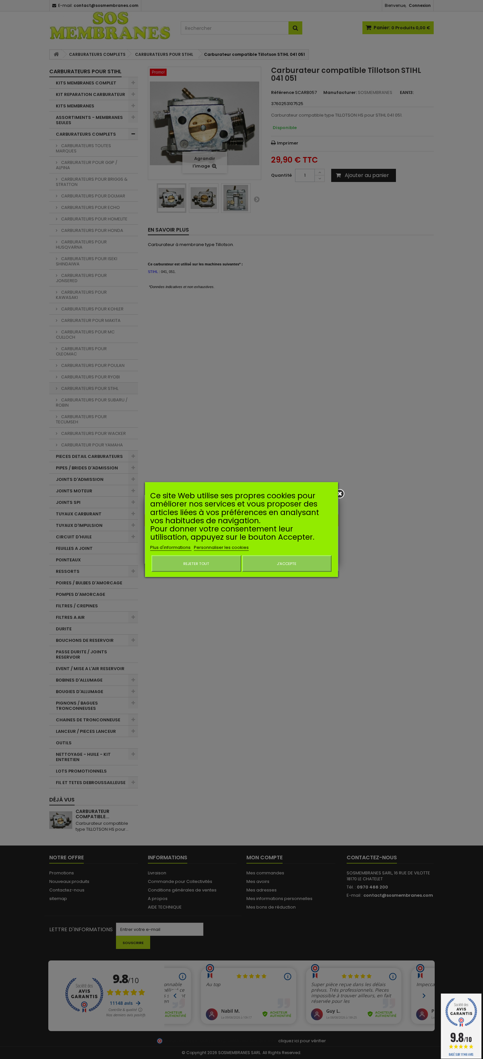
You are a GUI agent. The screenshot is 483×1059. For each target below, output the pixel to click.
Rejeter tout (196, 563)
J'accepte (286, 563)
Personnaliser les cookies (221, 547)
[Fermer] (339, 493)
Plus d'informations (171, 547)
